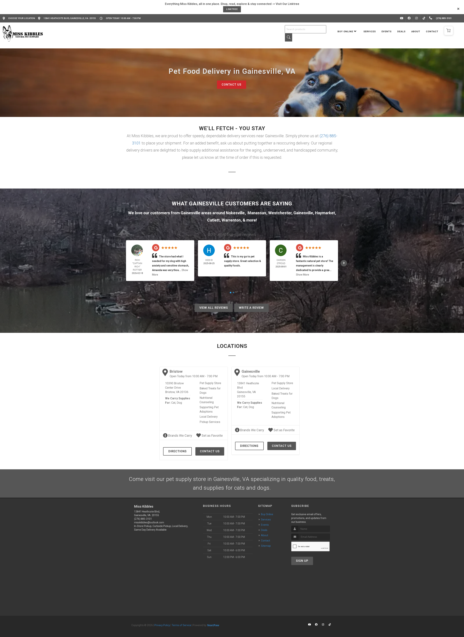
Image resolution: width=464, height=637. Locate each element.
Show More (302, 274)
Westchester (279, 213)
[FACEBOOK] (409, 18)
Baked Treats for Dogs (210, 390)
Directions (177, 451)
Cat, (173, 402)
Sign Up (302, 560)
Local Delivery (209, 416)
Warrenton (231, 220)
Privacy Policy (162, 625)
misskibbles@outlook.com (149, 522)
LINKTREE (232, 9)
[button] (448, 30)
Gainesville (303, 213)
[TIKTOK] (424, 18)
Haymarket (325, 213)
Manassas (257, 213)
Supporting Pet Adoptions (209, 409)
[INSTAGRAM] (416, 18)
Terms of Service (181, 625)
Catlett (213, 220)
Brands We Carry (179, 435)
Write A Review (251, 307)
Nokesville (235, 213)
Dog (179, 402)
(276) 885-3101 (143, 518)
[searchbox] (305, 29)
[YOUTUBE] (401, 18)
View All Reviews (213, 307)
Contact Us (231, 84)
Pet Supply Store (210, 383)
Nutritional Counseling (207, 400)
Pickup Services (210, 422)
